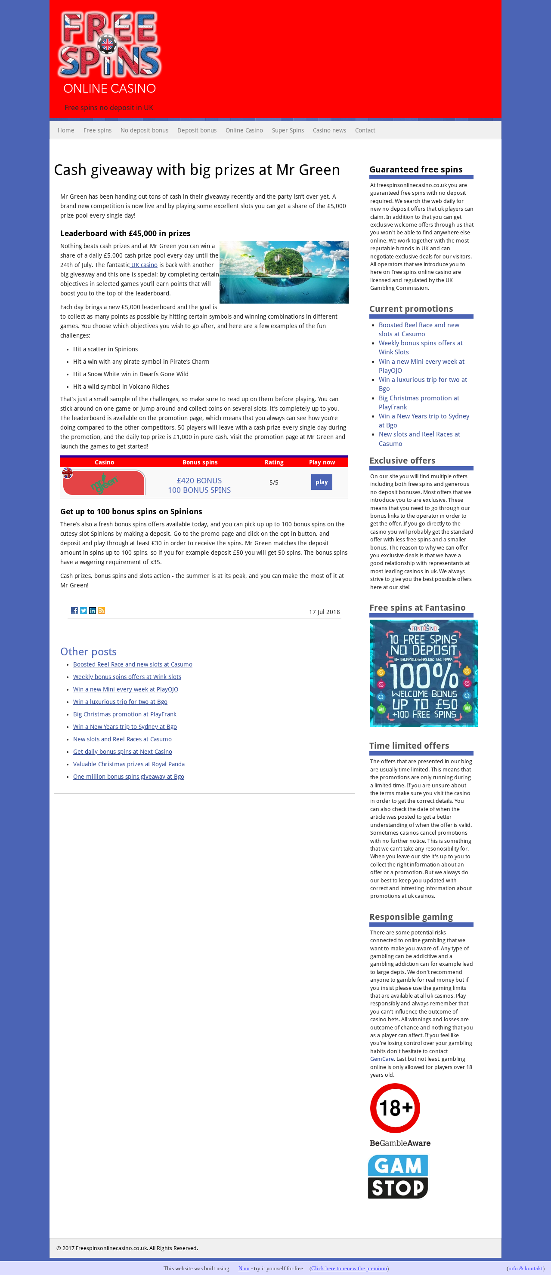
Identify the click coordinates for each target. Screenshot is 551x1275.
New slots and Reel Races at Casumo (122, 739)
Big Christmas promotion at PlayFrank (124, 714)
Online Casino (244, 130)
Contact (365, 130)
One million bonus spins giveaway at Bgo (128, 776)
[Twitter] (83, 610)
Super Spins (288, 130)
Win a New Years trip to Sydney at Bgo (125, 726)
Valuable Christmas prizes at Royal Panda (129, 764)
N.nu (244, 1268)
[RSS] (101, 610)
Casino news (329, 130)
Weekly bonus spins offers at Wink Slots (127, 676)
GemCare (382, 1059)
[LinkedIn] (92, 610)
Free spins (97, 130)
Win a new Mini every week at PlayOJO (125, 689)
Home (66, 130)
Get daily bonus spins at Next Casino (122, 751)
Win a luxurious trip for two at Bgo (120, 701)
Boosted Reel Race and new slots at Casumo (132, 664)
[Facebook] (74, 610)
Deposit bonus (197, 130)
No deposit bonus (144, 130)
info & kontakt (525, 1268)
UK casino (144, 264)
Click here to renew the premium (349, 1268)
